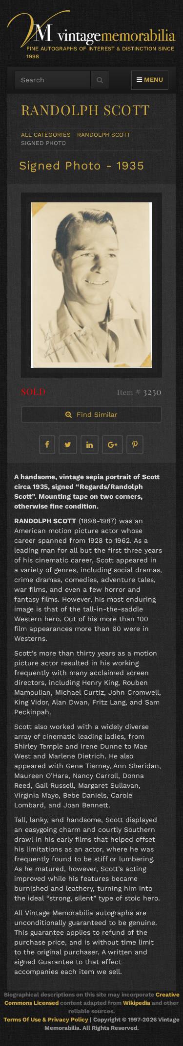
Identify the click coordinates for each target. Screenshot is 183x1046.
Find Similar (95, 414)
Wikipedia (136, 1002)
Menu (152, 79)
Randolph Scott (103, 134)
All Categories (46, 134)
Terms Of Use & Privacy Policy (45, 1019)
